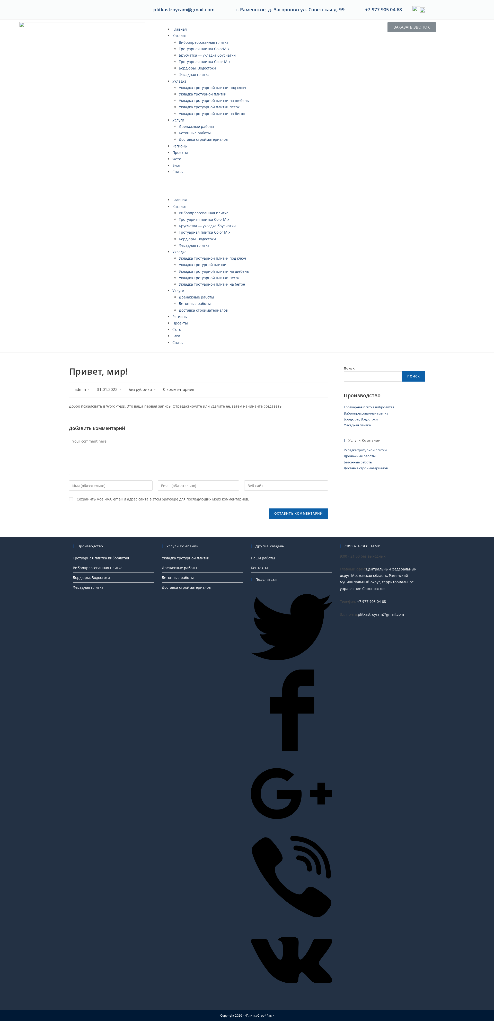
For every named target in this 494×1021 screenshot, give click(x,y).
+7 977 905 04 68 (383, 9)
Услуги (178, 120)
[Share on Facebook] (291, 749)
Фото (176, 158)
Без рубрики (140, 389)
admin (80, 389)
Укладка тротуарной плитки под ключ (212, 87)
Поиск (349, 368)
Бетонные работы (195, 132)
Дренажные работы (196, 126)
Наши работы (263, 558)
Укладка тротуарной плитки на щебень (214, 100)
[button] (247, 186)
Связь (177, 171)
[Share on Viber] (291, 916)
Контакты (259, 567)
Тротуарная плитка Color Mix (204, 61)
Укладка (179, 81)
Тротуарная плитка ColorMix (204, 48)
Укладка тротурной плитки (202, 94)
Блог (176, 165)
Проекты (180, 152)
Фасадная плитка (194, 74)
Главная (179, 29)
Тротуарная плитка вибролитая (369, 407)
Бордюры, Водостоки (197, 68)
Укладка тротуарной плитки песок (209, 106)
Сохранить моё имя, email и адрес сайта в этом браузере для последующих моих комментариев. (163, 499)
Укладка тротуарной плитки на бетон (212, 113)
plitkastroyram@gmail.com (184, 9)
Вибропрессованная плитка (203, 42)
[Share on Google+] (291, 832)
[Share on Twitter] (291, 666)
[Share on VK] (291, 999)
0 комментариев (178, 389)
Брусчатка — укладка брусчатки (207, 55)
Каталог (179, 35)
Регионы (180, 146)
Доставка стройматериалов (203, 139)
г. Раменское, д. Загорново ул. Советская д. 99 (290, 9)
